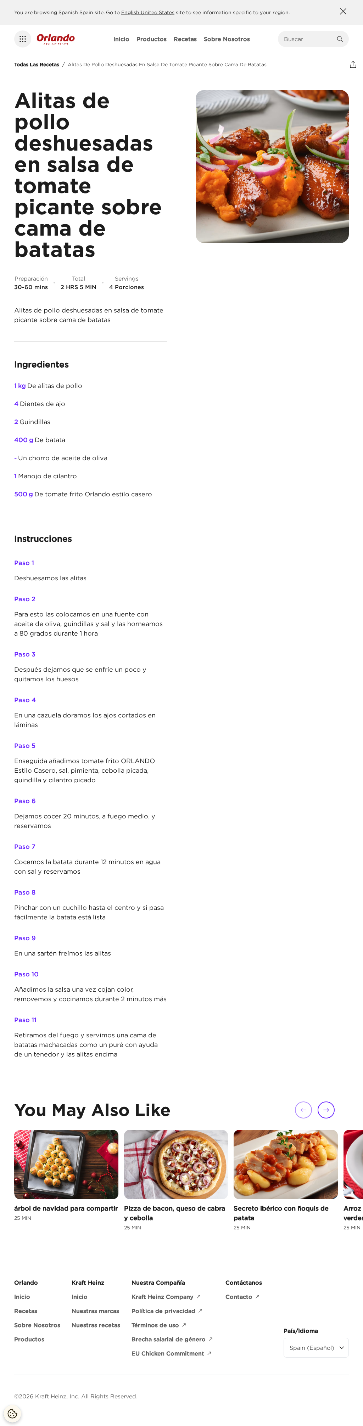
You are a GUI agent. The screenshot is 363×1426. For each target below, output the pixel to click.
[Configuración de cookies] (12, 1413)
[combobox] (308, 39)
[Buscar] (340, 39)
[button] (22, 38)
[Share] (353, 64)
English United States (147, 12)
